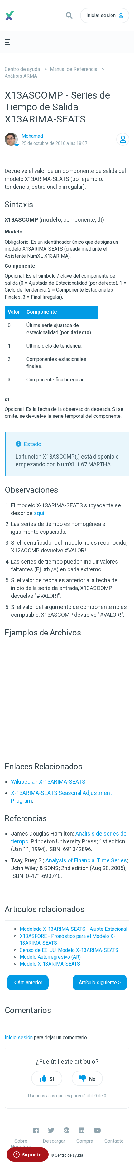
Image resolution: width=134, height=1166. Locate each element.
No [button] (92, 1079)
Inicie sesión (19, 1037)
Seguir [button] (122, 139)
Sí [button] (52, 1079)
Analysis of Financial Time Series (86, 860)
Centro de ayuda (22, 69)
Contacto (114, 1141)
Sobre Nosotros (21, 1144)
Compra (84, 1141)
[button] (69, 15)
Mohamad (32, 136)
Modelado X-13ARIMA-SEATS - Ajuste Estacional (73, 929)
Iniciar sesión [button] (101, 15)
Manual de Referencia (73, 69)
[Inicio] (20, 16)
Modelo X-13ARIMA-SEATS (50, 964)
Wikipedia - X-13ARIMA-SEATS (48, 781)
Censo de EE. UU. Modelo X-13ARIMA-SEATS (69, 950)
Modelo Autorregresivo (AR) (50, 957)
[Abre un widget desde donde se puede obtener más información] (27, 1155)
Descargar (54, 1141)
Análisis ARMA (21, 76)
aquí (39, 513)
